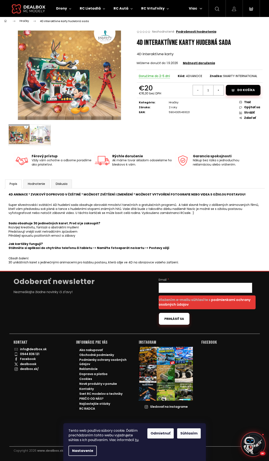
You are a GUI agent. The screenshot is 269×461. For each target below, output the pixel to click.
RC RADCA (87, 408)
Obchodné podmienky (96, 355)
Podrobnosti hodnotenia (196, 32)
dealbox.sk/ (29, 369)
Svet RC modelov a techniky (100, 394)
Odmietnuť (161, 433)
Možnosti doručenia (199, 63)
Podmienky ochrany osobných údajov (103, 362)
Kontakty (86, 389)
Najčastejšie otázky (94, 404)
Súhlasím (189, 433)
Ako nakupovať (91, 350)
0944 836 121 (29, 354)
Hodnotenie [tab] (36, 184)
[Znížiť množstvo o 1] (198, 90)
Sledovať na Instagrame (169, 407)
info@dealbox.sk (33, 349)
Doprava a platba (93, 374)
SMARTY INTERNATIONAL (240, 76)
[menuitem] (63, 8)
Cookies (85, 379)
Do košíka (246, 90)
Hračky (173, 102)
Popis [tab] (13, 184)
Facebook (28, 359)
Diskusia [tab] (61, 184)
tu (136, 439)
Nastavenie (82, 450)
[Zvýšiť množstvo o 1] (218, 90)
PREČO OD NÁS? (91, 398)
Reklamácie (88, 369)
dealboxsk (28, 364)
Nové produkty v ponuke (98, 384)
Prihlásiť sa (174, 319)
